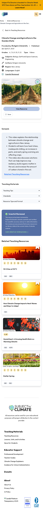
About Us (7, 485)
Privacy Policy (9, 488)
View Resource (21, 109)
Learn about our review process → (16, 232)
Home (2, 21)
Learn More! (20, 8)
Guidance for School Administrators (17, 465)
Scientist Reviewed (12, 74)
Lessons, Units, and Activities (14, 439)
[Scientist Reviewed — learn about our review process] (37, 81)
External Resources (13, 21)
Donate (8, 471)
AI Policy (7, 492)
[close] (40, 5)
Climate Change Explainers (14, 461)
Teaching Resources (11, 436)
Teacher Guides (9, 458)
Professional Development (13, 454)
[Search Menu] (36, 14)
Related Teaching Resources (16, 174)
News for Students (11, 443)
